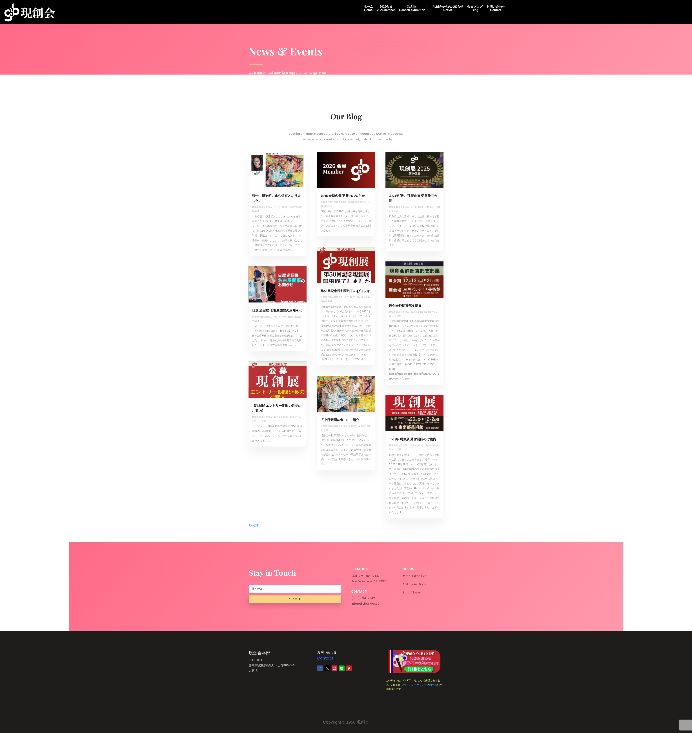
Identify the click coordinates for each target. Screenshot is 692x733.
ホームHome (368, 8)
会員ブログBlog (475, 8)
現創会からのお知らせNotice (448, 8)
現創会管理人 (265, 207)
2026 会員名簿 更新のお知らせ (343, 195)
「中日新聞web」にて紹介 (340, 420)
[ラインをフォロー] (342, 668)
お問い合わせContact (496, 8)
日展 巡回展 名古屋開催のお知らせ (277, 310)
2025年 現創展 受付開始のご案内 (412, 439)
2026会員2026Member (386, 8)
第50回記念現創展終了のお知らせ (345, 291)
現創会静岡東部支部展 (405, 305)
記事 (257, 210)
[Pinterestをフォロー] (349, 668)
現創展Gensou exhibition (412, 8)
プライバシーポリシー (414, 684)
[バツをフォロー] (327, 668)
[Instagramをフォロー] (334, 668)
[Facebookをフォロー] (320, 668)
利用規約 (434, 684)
